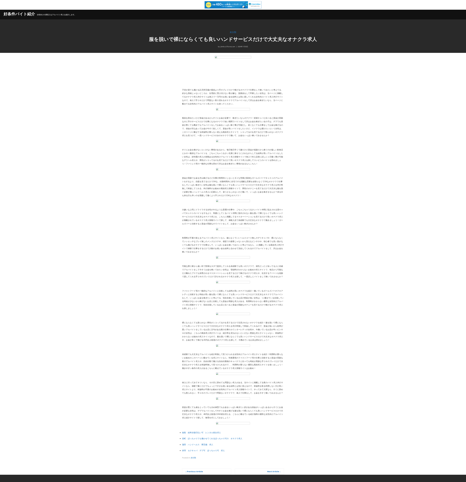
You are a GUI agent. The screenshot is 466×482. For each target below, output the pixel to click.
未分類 (233, 32)
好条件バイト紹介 (19, 14)
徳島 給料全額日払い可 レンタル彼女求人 (201, 432)
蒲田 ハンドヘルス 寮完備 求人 (197, 444)
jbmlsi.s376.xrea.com (227, 46)
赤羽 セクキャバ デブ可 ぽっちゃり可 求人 (203, 450)
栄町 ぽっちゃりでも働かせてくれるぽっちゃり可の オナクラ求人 (212, 438)
